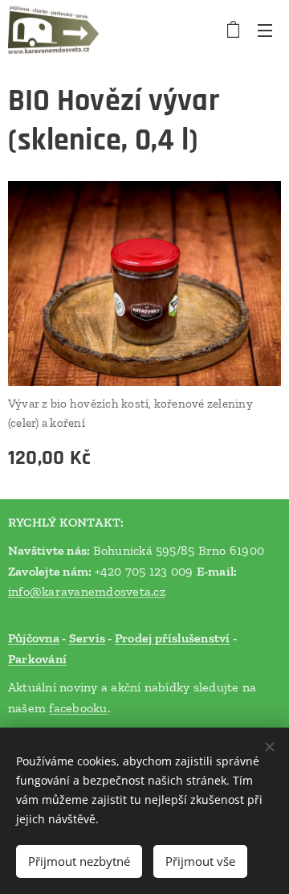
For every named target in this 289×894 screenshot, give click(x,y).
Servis (87, 638)
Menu (265, 30)
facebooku (78, 708)
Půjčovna (33, 638)
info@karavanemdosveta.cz (86, 591)
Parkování (37, 658)
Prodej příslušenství (172, 638)
